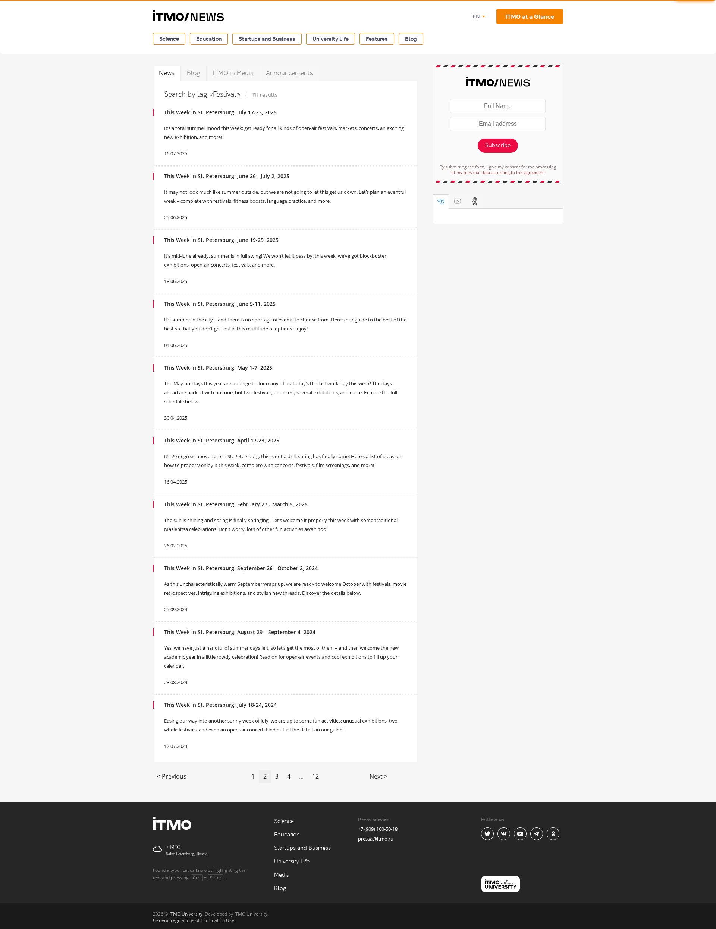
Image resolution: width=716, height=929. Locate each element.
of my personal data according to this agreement (498, 172)
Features (377, 38)
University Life (331, 38)
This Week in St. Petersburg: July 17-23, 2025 (220, 112)
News (167, 73)
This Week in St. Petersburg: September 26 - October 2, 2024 (241, 568)
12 (315, 776)
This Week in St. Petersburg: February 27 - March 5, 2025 (236, 504)
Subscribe (498, 145)
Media (281, 875)
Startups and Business (267, 38)
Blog (411, 38)
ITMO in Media (233, 73)
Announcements (289, 73)
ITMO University (185, 914)
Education (209, 38)
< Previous (171, 776)
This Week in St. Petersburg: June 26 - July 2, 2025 (226, 176)
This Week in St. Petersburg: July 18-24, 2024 (220, 704)
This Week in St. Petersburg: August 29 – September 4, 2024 (239, 632)
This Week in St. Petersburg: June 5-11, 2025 (220, 303)
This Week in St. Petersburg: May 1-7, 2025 (218, 367)
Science (169, 38)
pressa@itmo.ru (375, 838)
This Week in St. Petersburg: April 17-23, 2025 (221, 440)
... (301, 776)
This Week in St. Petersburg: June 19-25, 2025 (221, 239)
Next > (378, 776)
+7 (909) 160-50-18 (378, 829)
